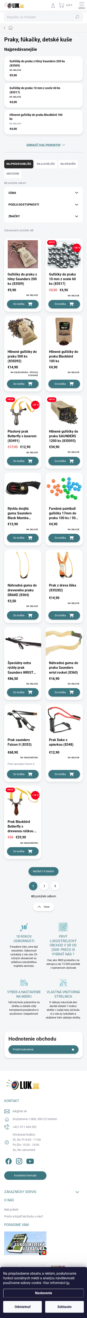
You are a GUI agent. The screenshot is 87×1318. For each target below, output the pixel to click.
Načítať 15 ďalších (43, 871)
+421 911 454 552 (25, 1127)
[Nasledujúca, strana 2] (44, 886)
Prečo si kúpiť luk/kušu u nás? (23, 1216)
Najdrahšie (68, 163)
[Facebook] (8, 1160)
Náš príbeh (11, 1209)
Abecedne (12, 173)
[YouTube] (30, 1160)
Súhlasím (64, 1307)
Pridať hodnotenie (23, 1049)
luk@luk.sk (20, 1111)
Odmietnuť (23, 1307)
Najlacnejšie (46, 163)
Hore (46, 906)
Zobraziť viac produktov (43, 144)
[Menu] (81, 5)
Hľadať (77, 17)
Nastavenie (43, 1293)
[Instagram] (18, 1160)
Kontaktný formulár (25, 1175)
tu (67, 1283)
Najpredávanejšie (18, 163)
